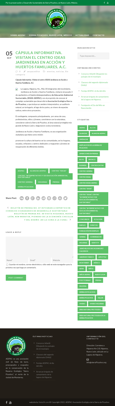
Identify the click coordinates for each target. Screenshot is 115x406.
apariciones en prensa (88, 153)
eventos (51, 71)
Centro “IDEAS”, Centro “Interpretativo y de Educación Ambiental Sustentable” (89, 198)
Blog (81, 159)
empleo (82, 225)
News (81, 268)
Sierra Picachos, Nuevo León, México (50, 35)
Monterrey (84, 263)
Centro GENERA (25, 182)
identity (95, 243)
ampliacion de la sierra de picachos (90, 146)
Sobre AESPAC (18, 35)
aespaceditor (33, 71)
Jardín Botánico (86, 257)
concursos (84, 219)
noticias (60, 71)
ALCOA (93, 128)
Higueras (42, 182)
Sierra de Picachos (87, 292)
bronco (92, 159)
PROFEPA (82, 286)
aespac (21, 171)
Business (82, 165)
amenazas (83, 139)
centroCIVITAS (97, 165)
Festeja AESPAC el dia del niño (93, 91)
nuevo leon (100, 274)
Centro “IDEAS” (59, 171)
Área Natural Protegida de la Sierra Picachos (92, 316)
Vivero (82, 304)
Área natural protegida (90, 309)
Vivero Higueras (97, 304)
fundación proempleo (89, 231)
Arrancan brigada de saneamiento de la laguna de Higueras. (44, 374)
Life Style (102, 257)
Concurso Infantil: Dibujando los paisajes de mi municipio (45, 346)
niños (90, 268)
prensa (56, 182)
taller (100, 298)
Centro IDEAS (85, 177)
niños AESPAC (84, 274)
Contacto (98, 35)
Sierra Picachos (26, 187)
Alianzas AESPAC (38, 171)
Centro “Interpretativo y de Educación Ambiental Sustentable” (43, 176)
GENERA (82, 237)
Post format (85, 280)
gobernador (96, 237)
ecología (98, 219)
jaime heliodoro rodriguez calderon (91, 249)
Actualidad (82, 35)
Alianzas (83, 133)
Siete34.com (44, 402)
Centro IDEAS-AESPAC (88, 183)
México (97, 263)
